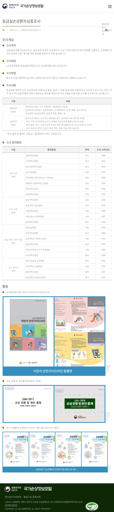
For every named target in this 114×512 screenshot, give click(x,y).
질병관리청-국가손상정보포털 (29, 6)
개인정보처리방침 (13, 496)
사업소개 (13, 30)
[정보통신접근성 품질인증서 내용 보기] (92, 503)
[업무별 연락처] (11, 505)
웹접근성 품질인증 (32, 496)
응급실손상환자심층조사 (31, 30)
